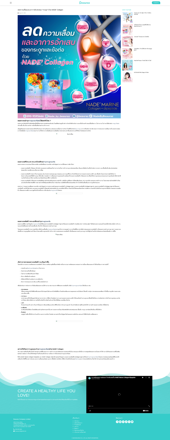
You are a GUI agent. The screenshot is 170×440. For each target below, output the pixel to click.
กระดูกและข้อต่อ (34, 121)
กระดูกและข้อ (54, 190)
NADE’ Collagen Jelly (47, 357)
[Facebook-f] (117, 421)
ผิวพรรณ (77, 359)
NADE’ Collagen (57, 349)
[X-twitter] (129, 421)
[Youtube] (132, 421)
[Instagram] (123, 421)
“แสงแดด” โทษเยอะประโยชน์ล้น (141, 36)
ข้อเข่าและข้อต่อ (31, 268)
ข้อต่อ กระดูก (77, 128)
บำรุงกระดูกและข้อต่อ (77, 285)
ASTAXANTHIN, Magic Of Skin (141, 72)
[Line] (120, 421)
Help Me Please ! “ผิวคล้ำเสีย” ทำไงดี (142, 60)
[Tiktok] (126, 421)
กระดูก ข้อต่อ (115, 123)
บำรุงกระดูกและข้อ (49, 162)
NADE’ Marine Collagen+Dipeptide (30, 357)
